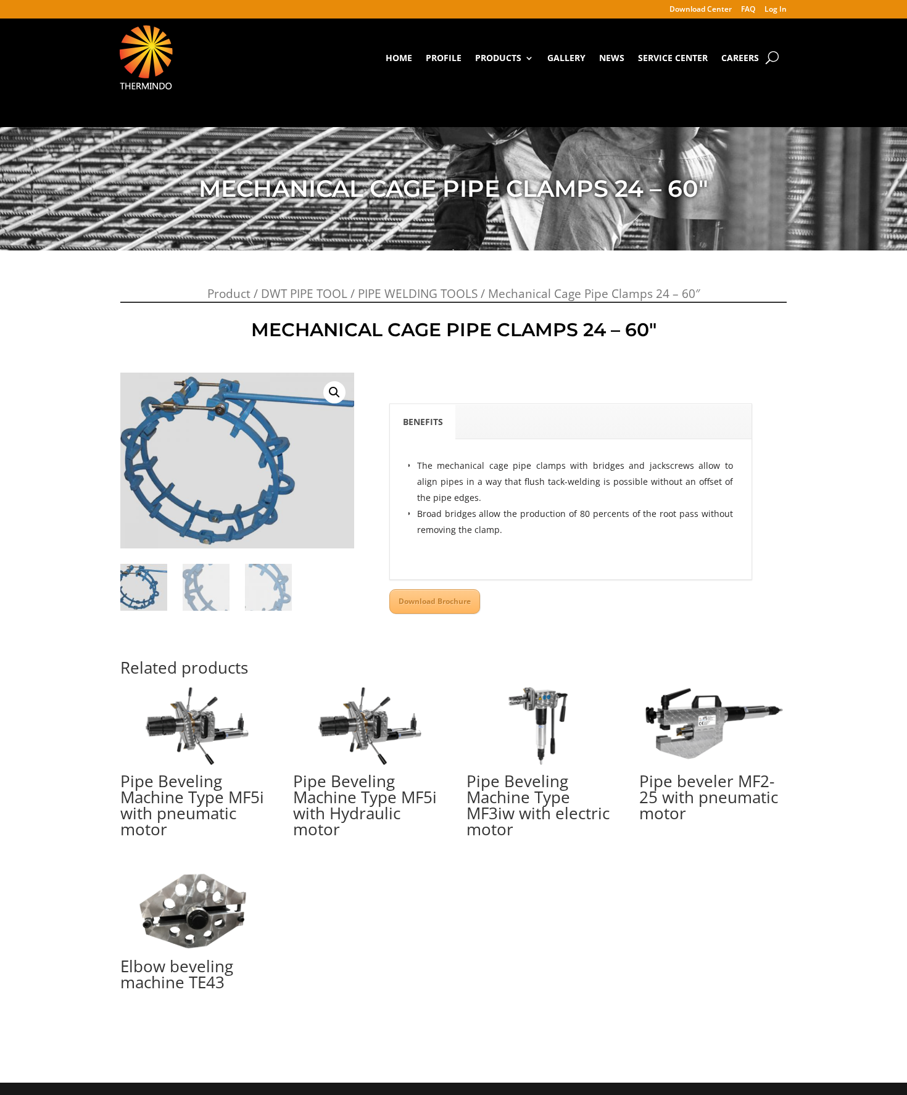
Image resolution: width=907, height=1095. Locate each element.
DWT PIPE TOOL (304, 294)
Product (229, 294)
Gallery (566, 58)
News (611, 58)
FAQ (748, 10)
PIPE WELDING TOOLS (418, 294)
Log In (775, 10)
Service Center (673, 58)
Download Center (700, 10)
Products (498, 58)
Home (399, 58)
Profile (444, 58)
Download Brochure (435, 601)
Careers (740, 58)
